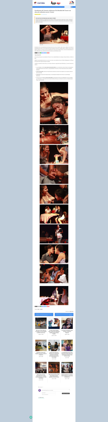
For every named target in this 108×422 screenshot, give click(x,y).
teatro (38, 309)
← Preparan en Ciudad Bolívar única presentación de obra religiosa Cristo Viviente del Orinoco (43, 314)
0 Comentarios (44, 14)
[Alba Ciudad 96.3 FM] (54, 3)
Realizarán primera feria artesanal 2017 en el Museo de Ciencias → (64, 314)
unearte (41, 309)
